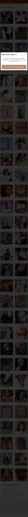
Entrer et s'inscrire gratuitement (14, 67)
